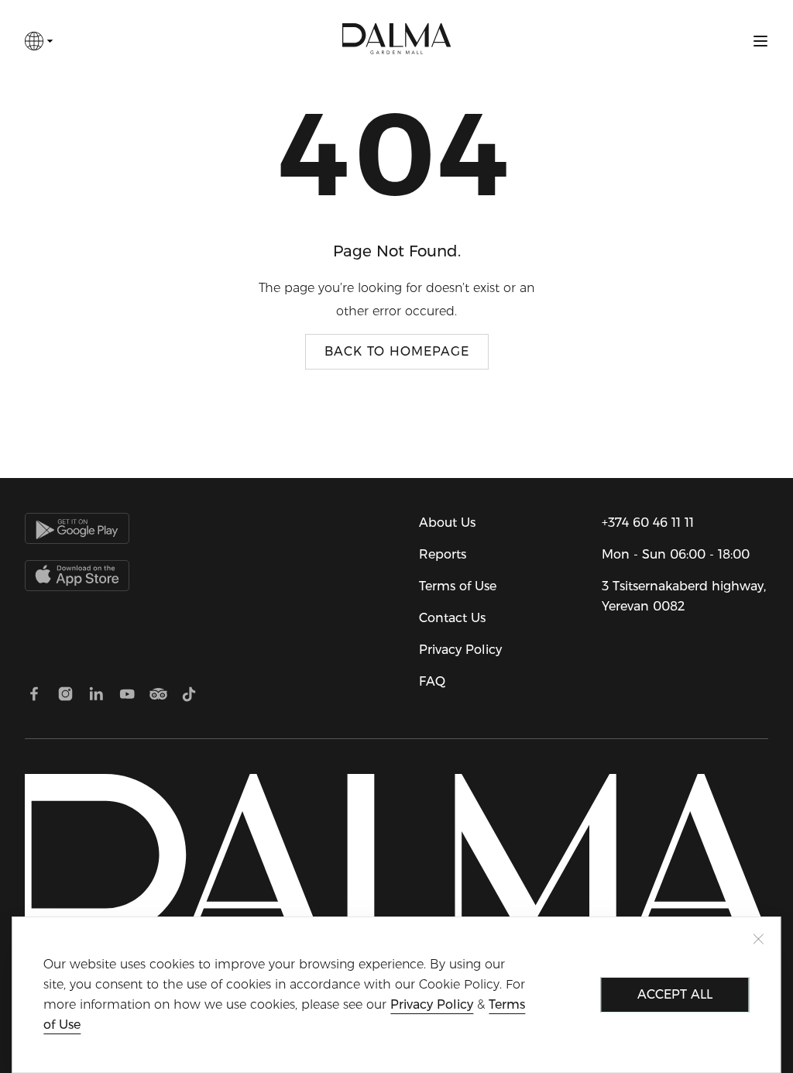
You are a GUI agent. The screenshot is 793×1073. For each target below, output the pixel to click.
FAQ (432, 681)
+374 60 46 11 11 (648, 522)
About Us (447, 522)
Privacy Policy (460, 649)
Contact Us (452, 617)
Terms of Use (457, 586)
